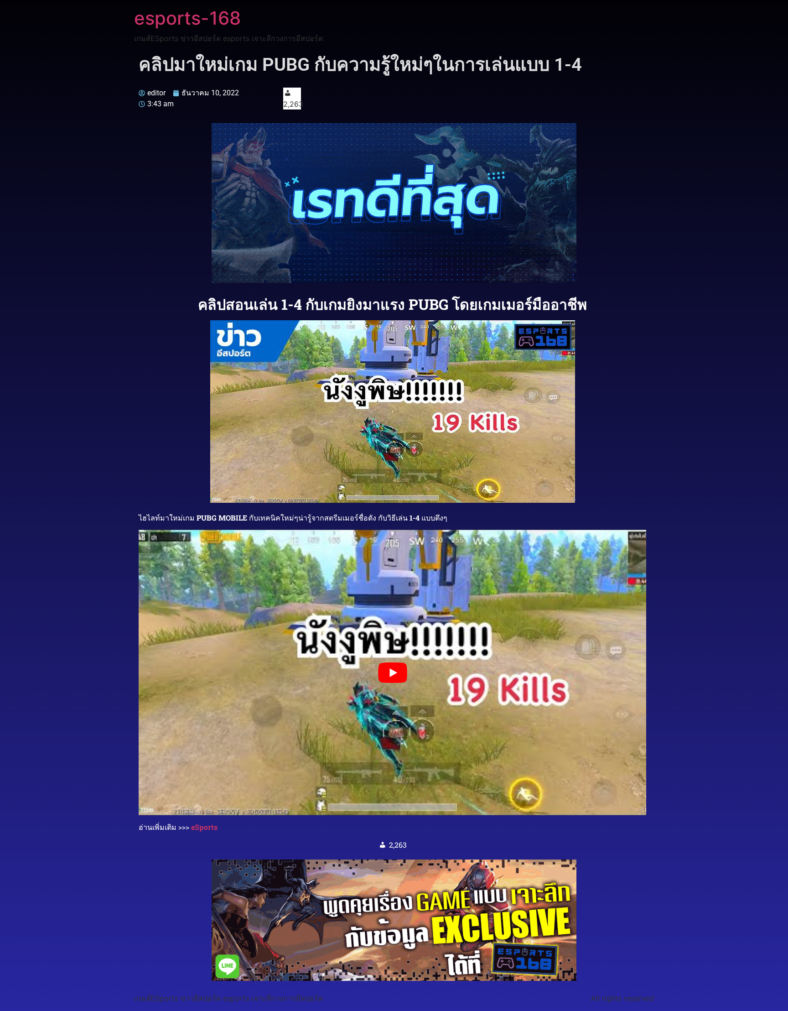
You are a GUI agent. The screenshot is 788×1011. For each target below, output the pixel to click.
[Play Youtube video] (392, 672)
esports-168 (187, 18)
